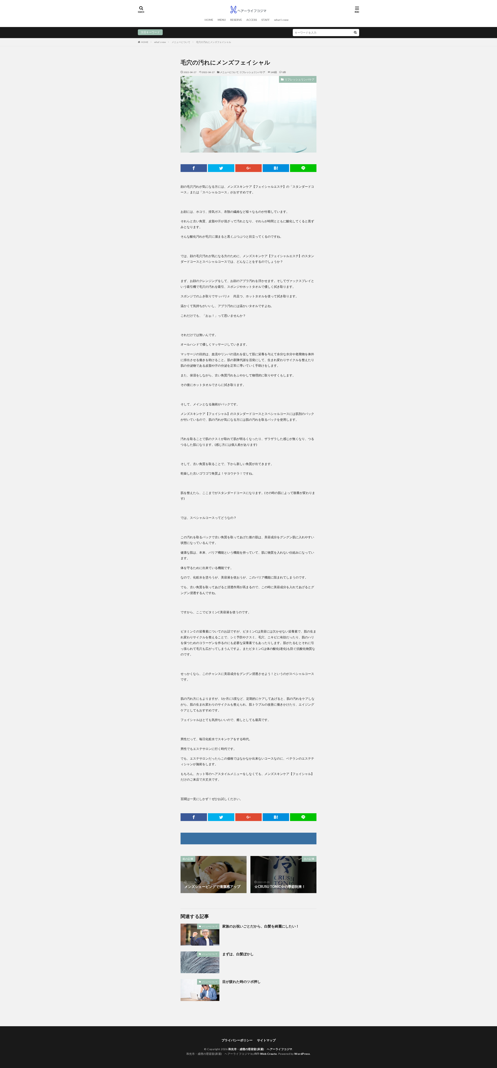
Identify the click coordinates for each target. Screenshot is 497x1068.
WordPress (302, 1053)
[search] (355, 32)
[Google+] (248, 168)
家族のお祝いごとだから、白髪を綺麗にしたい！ (260, 926)
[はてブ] (276, 168)
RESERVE (236, 19)
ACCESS (251, 19)
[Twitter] (221, 168)
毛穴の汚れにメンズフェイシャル (213, 42)
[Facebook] (194, 168)
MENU (222, 19)
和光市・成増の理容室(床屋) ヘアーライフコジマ (260, 1049)
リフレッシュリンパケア (252, 72)
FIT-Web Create (266, 1053)
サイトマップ (266, 1040)
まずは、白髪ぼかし (238, 954)
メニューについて (181, 42)
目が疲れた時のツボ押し (241, 981)
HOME (209, 19)
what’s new (281, 19)
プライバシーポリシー (237, 1040)
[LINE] (303, 168)
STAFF (265, 19)
